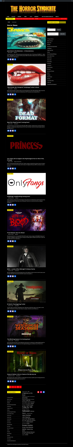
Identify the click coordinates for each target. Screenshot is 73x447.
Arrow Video (25, 397)
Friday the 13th (27, 407)
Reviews (19, 16)
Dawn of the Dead (31, 401)
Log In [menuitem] (3, 0)
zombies (26, 434)
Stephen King (30, 429)
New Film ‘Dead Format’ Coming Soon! (18, 122)
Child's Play (28, 400)
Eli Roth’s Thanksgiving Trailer (16, 304)
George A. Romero (25, 408)
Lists (31, 16)
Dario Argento (24, 401)
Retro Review (49, 76)
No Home (49, 69)
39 (17, 386)
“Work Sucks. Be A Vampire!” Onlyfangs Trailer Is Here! (23, 87)
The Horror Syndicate (53, 22)
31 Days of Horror (50, 38)
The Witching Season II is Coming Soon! (18, 339)
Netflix (25, 420)
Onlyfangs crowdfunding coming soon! (18, 196)
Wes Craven (31, 433)
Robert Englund (30, 421)
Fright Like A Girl (50, 50)
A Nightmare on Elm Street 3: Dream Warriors (28, 396)
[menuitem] (1, 1)
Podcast (13, 16)
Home (8, 16)
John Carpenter (26, 417)
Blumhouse (32, 399)
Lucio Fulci (24, 419)
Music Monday (49, 67)
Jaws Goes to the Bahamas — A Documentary (20, 51)
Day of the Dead (24, 403)
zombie (23, 434)
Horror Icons (49, 57)
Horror (24, 413)
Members (36, 16)
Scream (27, 423)
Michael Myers (31, 419)
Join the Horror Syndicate (47, 16)
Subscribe (62, 33)
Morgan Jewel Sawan (17, 161)
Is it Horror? (49, 65)
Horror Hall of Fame (10, 413)
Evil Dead (23, 405)
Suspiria (23, 430)
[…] (17, 56)
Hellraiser (32, 411)
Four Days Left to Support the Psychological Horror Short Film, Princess (25, 159)
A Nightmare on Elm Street (27, 394)
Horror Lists (49, 59)
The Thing (23, 433)
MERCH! (57, 16)
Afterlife (48, 44)
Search (48, 27)
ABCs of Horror (50, 40)
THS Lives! (49, 82)
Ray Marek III (16, 123)
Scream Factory (27, 425)
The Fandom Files (50, 80)
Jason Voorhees (26, 415)
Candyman (24, 400)
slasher (24, 429)
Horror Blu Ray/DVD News (51, 54)
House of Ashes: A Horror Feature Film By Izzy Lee (21, 374)
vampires (27, 433)
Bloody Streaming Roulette (52, 46)
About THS (49, 42)
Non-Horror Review (50, 71)
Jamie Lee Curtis (29, 413)
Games (48, 52)
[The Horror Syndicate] (33, 14)
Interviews (49, 63)
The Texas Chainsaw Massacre (28, 432)
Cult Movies (49, 48)
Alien (28, 391)
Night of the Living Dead (31, 420)
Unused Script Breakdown (52, 84)
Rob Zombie (24, 423)
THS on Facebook (12, 392)
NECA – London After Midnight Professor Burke (21, 269)
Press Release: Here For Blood (15, 232)
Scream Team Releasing (27, 427)
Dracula (32, 403)
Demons (28, 403)
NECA (23, 420)
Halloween (26, 411)
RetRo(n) (15, 52)
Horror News (49, 61)
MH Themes (26, 444)
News (25, 16)
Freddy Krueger (29, 405)
